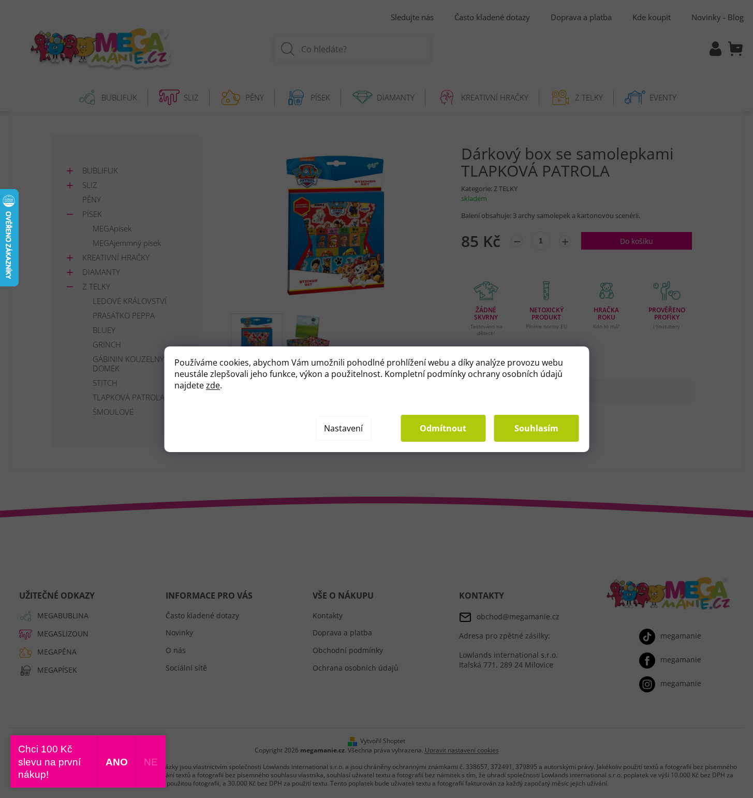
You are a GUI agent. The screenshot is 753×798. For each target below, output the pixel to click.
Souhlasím (536, 428)
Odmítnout (443, 428)
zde (213, 385)
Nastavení (343, 428)
